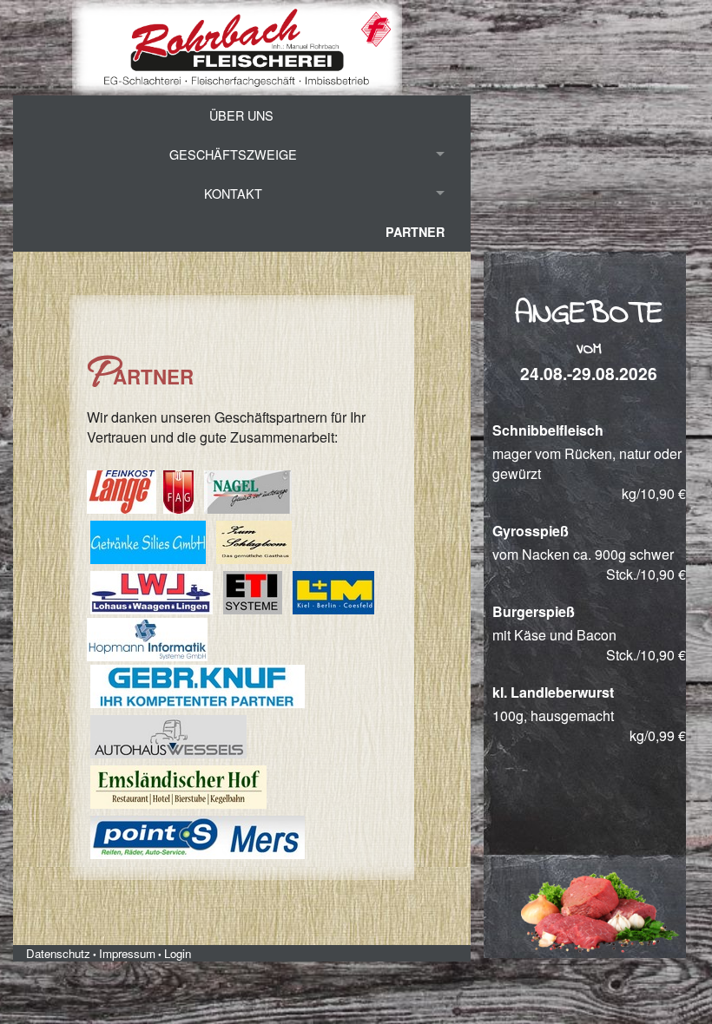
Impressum (127, 953)
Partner (415, 231)
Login (177, 953)
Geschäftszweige (233, 154)
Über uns (241, 115)
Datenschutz (58, 953)
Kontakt (233, 193)
